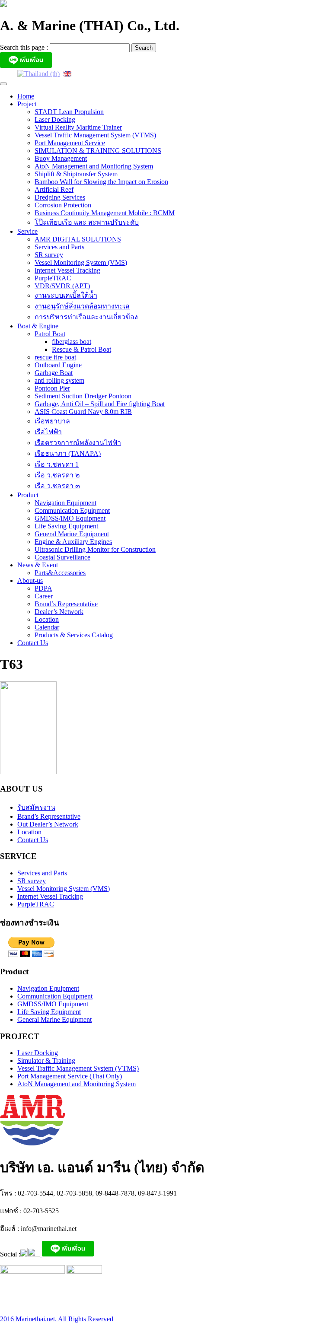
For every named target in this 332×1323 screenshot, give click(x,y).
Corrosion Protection (63, 205)
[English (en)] (67, 73)
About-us (30, 580)
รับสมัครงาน (36, 807)
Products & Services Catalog (74, 635)
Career (44, 596)
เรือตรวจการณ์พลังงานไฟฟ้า (78, 442)
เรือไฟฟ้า (48, 432)
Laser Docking (55, 119)
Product (27, 495)
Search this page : (25, 47)
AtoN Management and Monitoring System (94, 166)
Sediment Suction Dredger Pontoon (83, 396)
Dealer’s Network (59, 611)
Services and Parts (59, 247)
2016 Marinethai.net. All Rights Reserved (56, 1319)
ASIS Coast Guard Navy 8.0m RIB (83, 411)
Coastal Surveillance (62, 557)
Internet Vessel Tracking (67, 270)
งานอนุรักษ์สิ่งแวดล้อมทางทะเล (82, 306)
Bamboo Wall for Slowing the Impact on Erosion (101, 181)
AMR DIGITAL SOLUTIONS (78, 239)
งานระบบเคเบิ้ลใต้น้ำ (66, 295)
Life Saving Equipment (66, 526)
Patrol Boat (50, 333)
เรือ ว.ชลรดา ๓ (57, 486)
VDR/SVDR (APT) (62, 285)
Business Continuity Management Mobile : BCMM (105, 212)
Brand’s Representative (66, 603)
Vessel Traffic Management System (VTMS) (95, 135)
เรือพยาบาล (52, 421)
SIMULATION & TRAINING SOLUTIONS (98, 150)
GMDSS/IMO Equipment (70, 518)
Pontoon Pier (52, 388)
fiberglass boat (71, 341)
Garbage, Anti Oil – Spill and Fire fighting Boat (100, 403)
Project (26, 104)
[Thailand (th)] (38, 73)
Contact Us (32, 642)
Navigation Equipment (65, 502)
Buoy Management (61, 158)
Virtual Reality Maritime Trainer (78, 127)
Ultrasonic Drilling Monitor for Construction (95, 549)
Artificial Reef (54, 189)
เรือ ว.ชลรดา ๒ (57, 475)
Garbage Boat (54, 372)
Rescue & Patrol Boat (81, 349)
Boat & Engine (37, 326)
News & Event (37, 565)
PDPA (43, 588)
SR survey (49, 254)
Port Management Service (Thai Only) (69, 1076)
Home (25, 96)
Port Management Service (70, 142)
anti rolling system (59, 380)
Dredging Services (60, 197)
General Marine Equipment (72, 533)
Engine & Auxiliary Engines (73, 541)
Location (47, 619)
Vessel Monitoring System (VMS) (81, 262)
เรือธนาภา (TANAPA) (68, 453)
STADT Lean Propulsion (69, 111)
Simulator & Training (46, 1060)
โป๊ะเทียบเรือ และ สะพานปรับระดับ (87, 222)
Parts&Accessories (60, 572)
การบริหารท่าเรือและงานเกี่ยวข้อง (86, 317)
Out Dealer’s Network (47, 824)
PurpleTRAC (53, 278)
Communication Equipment (72, 510)
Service (27, 231)
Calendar (47, 627)
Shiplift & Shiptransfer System (76, 174)
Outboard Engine (58, 365)
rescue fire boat (55, 357)
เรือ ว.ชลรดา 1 (57, 464)
